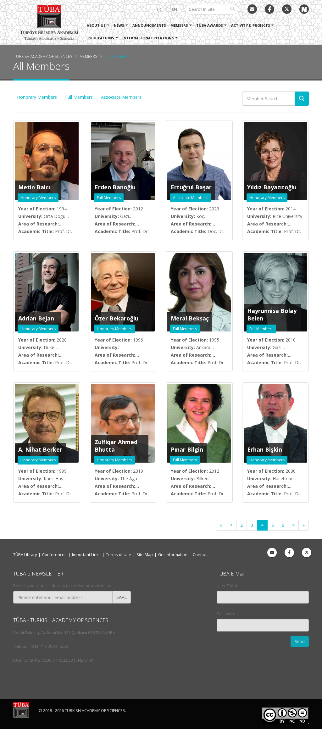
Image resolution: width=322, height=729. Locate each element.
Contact (200, 554)
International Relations (148, 38)
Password (226, 613)
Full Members (79, 97)
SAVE (121, 597)
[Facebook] (289, 552)
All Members (116, 56)
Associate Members (121, 97)
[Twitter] (286, 9)
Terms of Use (118, 554)
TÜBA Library (25, 554)
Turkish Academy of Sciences (43, 56)
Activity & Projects (250, 25)
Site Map (144, 554)
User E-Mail (227, 585)
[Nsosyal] (304, 9)
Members (179, 25)
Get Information (172, 554)
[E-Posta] (252, 9)
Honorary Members (37, 97)
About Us (96, 25)
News (119, 25)
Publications (100, 38)
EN (174, 9)
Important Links (86, 554)
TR (158, 9)
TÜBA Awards (209, 25)
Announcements (149, 25)
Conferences (54, 554)
